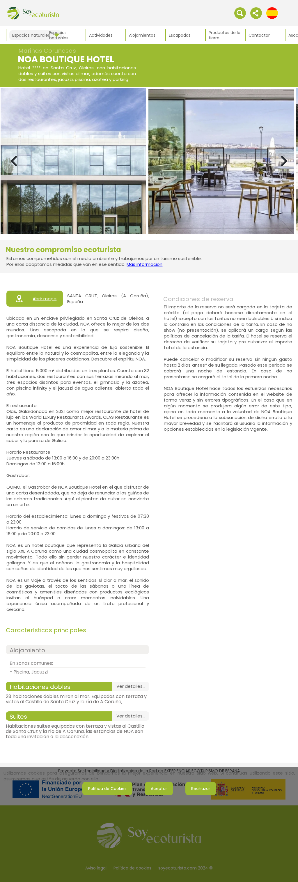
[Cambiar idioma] (272, 13)
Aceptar (159, 788)
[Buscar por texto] (240, 13)
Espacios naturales (58, 35)
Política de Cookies (107, 788)
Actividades (101, 35)
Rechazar (200, 788)
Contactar (259, 35)
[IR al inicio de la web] (33, 13)
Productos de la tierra (224, 35)
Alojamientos (142, 35)
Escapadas (180, 35)
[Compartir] (256, 13)
